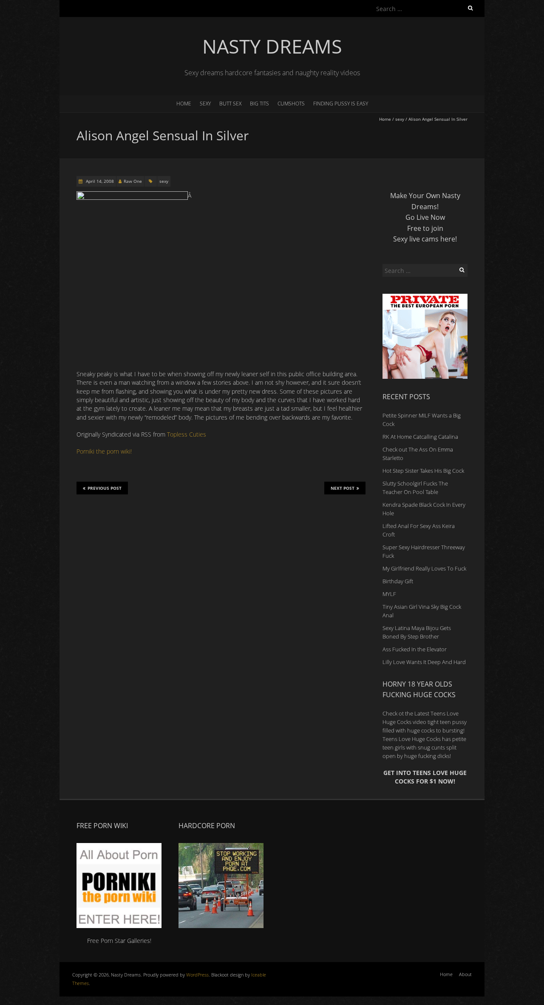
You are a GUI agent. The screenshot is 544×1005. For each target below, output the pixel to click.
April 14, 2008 (99, 181)
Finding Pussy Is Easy (340, 103)
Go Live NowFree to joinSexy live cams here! (425, 228)
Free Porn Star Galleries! (119, 941)
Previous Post (105, 488)
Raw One (133, 181)
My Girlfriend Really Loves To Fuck (424, 568)
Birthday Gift (397, 581)
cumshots (291, 103)
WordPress (197, 974)
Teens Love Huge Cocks (411, 739)
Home (183, 103)
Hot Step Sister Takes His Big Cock (423, 470)
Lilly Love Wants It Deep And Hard (424, 662)
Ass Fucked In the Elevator (414, 649)
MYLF (389, 594)
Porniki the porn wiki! (104, 451)
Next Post (342, 488)
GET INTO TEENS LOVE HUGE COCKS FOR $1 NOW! (425, 777)
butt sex (230, 103)
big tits (259, 103)
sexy (205, 103)
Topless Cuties (186, 434)
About (465, 974)
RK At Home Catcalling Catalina (420, 436)
